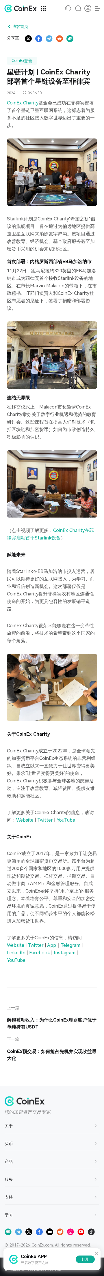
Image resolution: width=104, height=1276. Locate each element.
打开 (85, 1259)
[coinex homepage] (22, 8)
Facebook (39, 952)
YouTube (66, 820)
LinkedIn (16, 952)
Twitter (45, 820)
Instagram (64, 952)
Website (25, 820)
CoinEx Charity (22, 103)
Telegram (70, 945)
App (51, 945)
